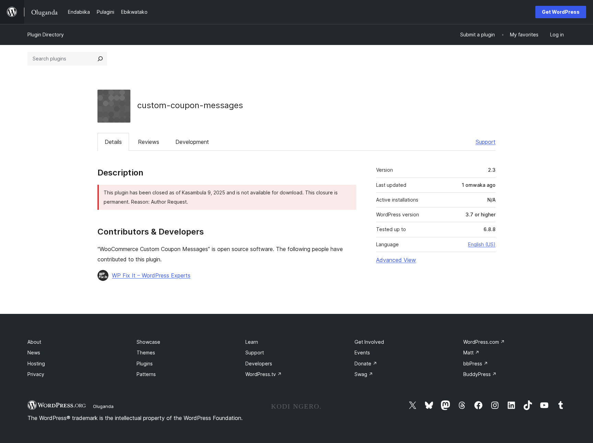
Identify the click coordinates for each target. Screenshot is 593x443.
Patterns (146, 374)
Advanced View (396, 260)
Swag (363, 374)
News (33, 352)
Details (113, 141)
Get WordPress (561, 12)
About (34, 342)
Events (362, 352)
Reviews (148, 141)
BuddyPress (480, 374)
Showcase (148, 342)
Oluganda (103, 406)
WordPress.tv (263, 374)
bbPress (475, 363)
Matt (471, 352)
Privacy (35, 374)
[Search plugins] (100, 59)
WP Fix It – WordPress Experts (151, 275)
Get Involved (369, 342)
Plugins (145, 363)
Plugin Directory (45, 34)
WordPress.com (484, 342)
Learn (251, 342)
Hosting (36, 363)
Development (192, 141)
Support (486, 141)
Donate (365, 363)
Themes (146, 352)
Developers (258, 363)
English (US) (482, 244)
